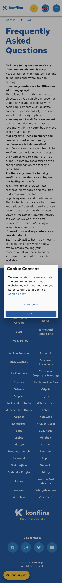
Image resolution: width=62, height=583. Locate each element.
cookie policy (17, 293)
